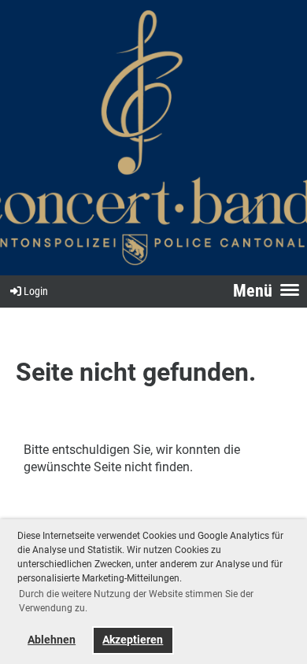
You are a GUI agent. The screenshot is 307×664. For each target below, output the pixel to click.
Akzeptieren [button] (132, 640)
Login (36, 291)
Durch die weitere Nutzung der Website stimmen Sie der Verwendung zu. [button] (136, 601)
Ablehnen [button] (52, 640)
